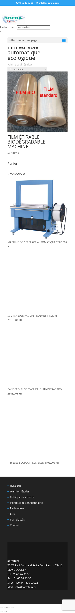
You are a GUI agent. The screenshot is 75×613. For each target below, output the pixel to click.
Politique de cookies (22, 497)
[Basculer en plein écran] (5, 607)
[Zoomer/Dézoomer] (1, 607)
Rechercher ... (8, 27)
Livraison (15, 486)
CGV (12, 514)
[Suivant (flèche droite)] (5, 611)
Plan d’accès (17, 519)
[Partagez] (8, 607)
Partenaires (17, 508)
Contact (14, 525)
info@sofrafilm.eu (26, 587)
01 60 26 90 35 (25, 2)
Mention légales (19, 491)
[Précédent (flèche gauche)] (1, 611)
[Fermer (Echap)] (12, 607)
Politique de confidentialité (26, 502)
